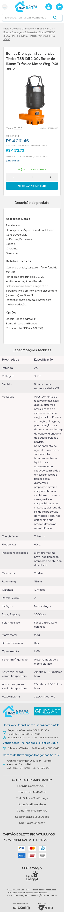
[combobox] (32, 17)
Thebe (40, 28)
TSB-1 (50, 28)
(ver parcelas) (13, 160)
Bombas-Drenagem (23, 28)
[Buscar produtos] (55, 17)
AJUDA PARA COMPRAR (34, 169)
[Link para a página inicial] (6, 28)
